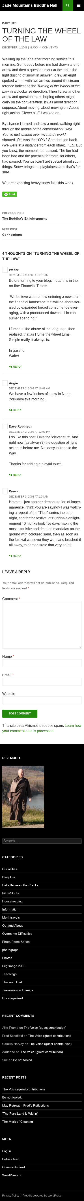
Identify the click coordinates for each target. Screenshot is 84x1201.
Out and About (12, 925)
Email (8, 675)
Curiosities (9, 869)
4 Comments (49, 47)
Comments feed (13, 1167)
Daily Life (9, 23)
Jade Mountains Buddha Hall (29, 5)
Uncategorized (12, 998)
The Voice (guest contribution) (45, 1027)
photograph (10, 950)
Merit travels (11, 917)
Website (8, 694)
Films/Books (10, 893)
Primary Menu (78, 5)
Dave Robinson (20, 426)
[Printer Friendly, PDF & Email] (9, 194)
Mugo (34, 47)
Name (8, 656)
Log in (6, 1151)
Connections (12, 232)
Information (10, 909)
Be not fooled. (23, 1060)
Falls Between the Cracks (20, 885)
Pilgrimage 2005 (13, 966)
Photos (7, 958)
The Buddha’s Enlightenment (24, 216)
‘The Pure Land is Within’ (20, 1113)
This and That (12, 982)
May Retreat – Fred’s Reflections (25, 1105)
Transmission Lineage (17, 990)
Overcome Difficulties (17, 933)
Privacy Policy (10, 1195)
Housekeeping (12, 901)
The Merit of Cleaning (17, 1121)
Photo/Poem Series (16, 941)
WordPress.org (13, 1175)
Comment (11, 599)
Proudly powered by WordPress (42, 1195)
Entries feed (10, 1159)
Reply (17, 366)
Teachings (9, 974)
